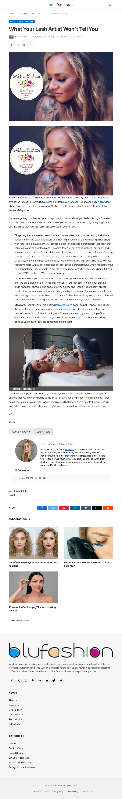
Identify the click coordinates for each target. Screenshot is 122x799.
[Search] (110, 4)
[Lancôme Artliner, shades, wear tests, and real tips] (33, 543)
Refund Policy (15, 724)
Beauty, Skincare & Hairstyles (22, 767)
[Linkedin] (23, 478)
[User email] (44, 478)
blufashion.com (22, 470)
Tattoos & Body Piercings (20, 762)
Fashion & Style (16, 748)
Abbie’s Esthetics (54, 197)
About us (13, 700)
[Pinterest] (27, 478)
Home (11, 14)
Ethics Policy (87, 791)
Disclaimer (37, 791)
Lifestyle (12, 743)
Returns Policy (15, 719)
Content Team (15, 709)
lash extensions (63, 304)
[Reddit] (31, 478)
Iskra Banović (21, 37)
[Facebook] (15, 478)
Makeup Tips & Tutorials (26, 14)
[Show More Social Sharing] (30, 44)
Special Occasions (17, 753)
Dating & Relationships (19, 758)
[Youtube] (40, 478)
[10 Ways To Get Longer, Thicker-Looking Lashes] (33, 587)
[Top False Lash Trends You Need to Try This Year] (88, 543)
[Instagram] (19, 478)
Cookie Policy (72, 791)
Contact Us (14, 705)
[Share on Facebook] (11, 44)
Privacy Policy (58, 791)
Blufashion (69, 449)
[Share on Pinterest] (23, 44)
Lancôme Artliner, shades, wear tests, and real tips (33, 564)
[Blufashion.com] (61, 4)
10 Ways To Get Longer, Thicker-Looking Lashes (32, 609)
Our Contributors (16, 714)
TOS (47, 791)
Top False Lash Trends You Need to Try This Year (86, 564)
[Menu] (12, 4)
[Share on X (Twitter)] (17, 44)
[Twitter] (36, 478)
